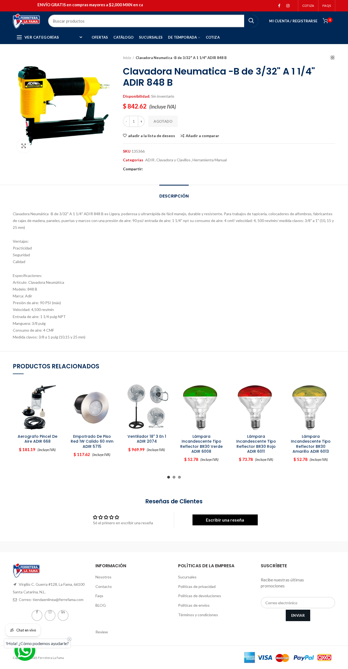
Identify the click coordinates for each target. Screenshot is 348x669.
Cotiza (308, 6)
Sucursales (187, 577)
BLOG (100, 605)
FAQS (326, 6)
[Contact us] (24, 650)
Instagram (288, 5)
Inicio (127, 58)
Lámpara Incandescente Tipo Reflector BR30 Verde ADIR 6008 (201, 444)
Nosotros (103, 577)
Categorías (133, 160)
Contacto (103, 586)
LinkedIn (63, 615)
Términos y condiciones (198, 614)
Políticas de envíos (194, 605)
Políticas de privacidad (197, 586)
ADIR (149, 160)
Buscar (251, 21)
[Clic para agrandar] (23, 146)
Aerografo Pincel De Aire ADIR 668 (37, 439)
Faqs (99, 595)
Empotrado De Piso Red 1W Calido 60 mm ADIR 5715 (92, 441)
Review (101, 632)
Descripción (174, 196)
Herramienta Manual (209, 160)
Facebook (279, 5)
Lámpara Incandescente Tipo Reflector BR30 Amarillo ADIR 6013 (311, 444)
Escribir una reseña (225, 519)
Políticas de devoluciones (199, 595)
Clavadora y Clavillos (173, 160)
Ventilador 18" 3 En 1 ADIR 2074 (147, 439)
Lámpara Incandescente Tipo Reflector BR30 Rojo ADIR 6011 (256, 444)
